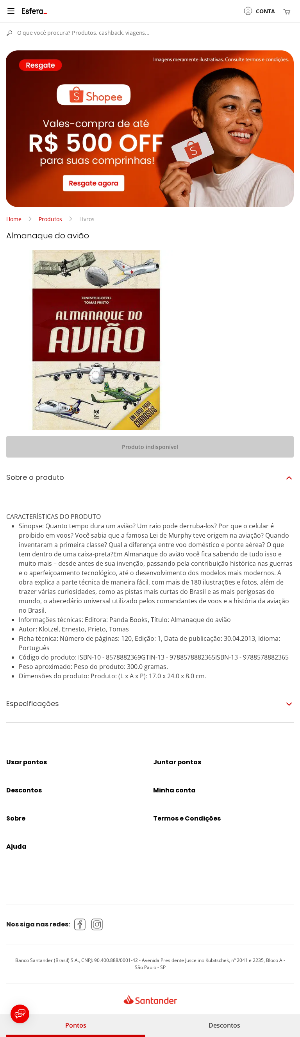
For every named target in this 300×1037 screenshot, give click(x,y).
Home (13, 219)
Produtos (50, 219)
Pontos (75, 1025)
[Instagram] (97, 924)
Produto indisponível (150, 447)
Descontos (224, 1025)
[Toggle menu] (11, 11)
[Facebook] (80, 924)
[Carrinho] (288, 11)
